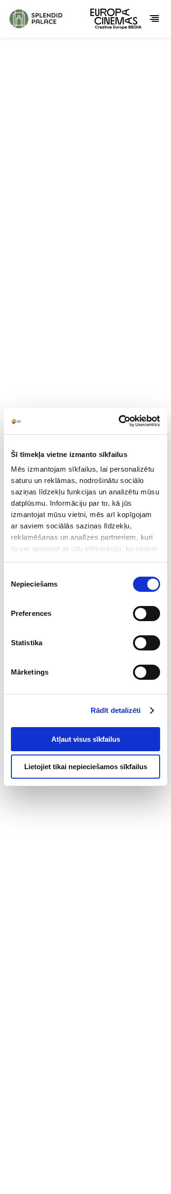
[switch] (146, 613)
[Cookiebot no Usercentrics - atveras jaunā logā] (120, 421)
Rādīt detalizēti (116, 710)
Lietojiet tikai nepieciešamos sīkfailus (85, 767)
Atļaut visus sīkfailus (85, 739)
